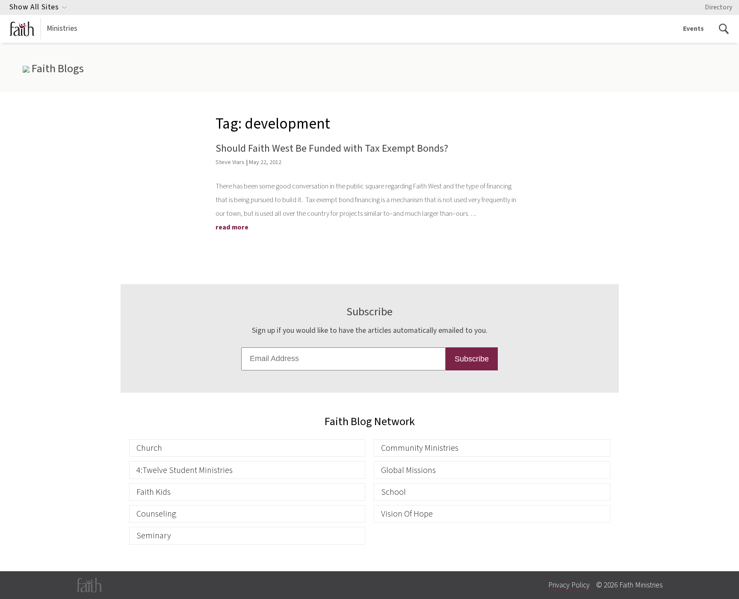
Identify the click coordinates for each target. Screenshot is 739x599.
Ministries (62, 28)
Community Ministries (419, 448)
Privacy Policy (569, 585)
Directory (718, 7)
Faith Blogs (56, 69)
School (393, 492)
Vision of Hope (407, 514)
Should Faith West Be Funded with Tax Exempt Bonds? (332, 148)
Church (149, 448)
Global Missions (408, 470)
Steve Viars (230, 162)
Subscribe (472, 359)
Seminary (153, 535)
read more (232, 227)
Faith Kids (153, 492)
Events (693, 28)
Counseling (156, 514)
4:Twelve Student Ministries (184, 470)
